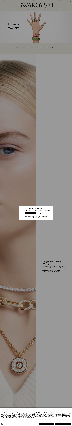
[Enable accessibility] (2, 424)
